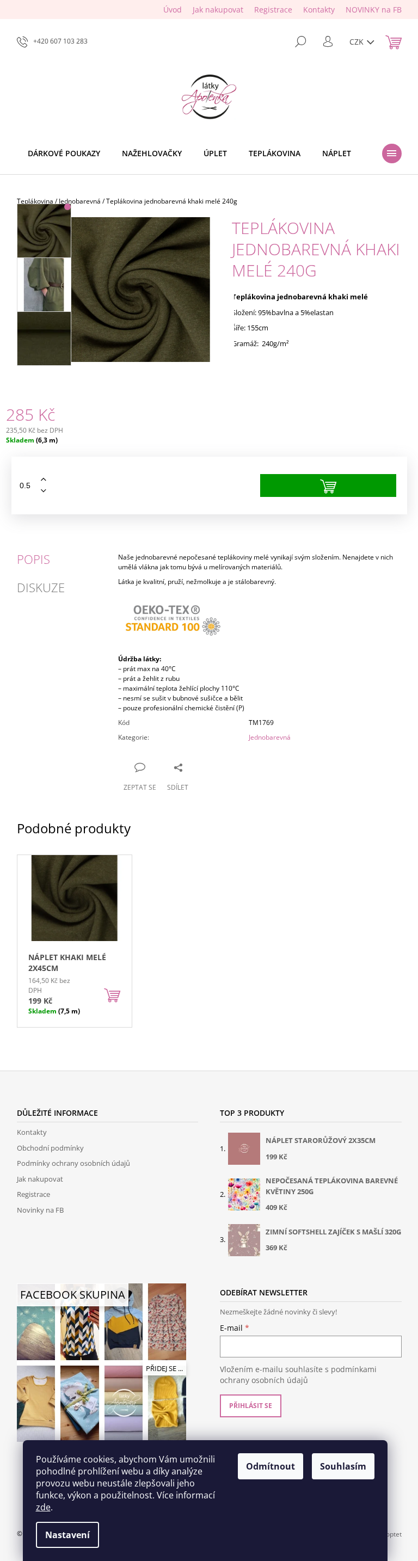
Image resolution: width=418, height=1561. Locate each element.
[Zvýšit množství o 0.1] (43, 479)
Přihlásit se (250, 1405)
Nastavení (67, 1535)
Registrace (273, 9)
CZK (357, 41)
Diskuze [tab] (41, 587)
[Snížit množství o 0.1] (43, 491)
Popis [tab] (33, 559)
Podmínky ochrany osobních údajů (73, 1163)
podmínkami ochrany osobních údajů (298, 1374)
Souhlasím (343, 1466)
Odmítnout (270, 1466)
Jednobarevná (270, 737)
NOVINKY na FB (374, 9)
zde (43, 1507)
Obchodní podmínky (50, 1148)
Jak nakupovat (218, 9)
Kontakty (319, 9)
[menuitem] (64, 153)
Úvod (172, 9)
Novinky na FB (40, 1210)
